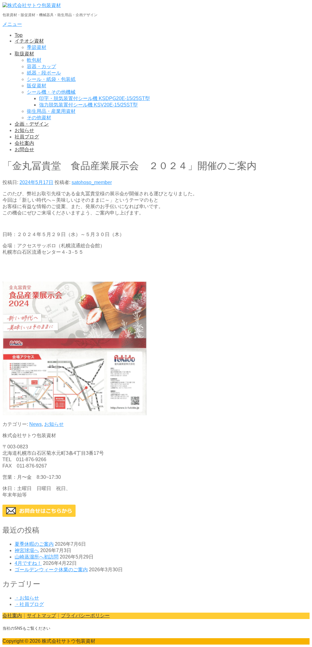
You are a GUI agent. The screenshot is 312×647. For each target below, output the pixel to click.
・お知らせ (27, 597)
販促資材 (36, 85)
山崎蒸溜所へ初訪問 (36, 556)
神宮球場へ (27, 550)
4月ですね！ (28, 563)
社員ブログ (27, 136)
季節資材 (36, 47)
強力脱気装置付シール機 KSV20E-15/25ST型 (88, 104)
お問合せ (24, 149)
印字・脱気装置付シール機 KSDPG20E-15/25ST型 (94, 98)
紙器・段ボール (44, 72)
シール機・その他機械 (51, 92)
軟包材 (34, 60)
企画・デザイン (32, 124)
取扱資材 (24, 53)
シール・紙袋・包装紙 (51, 79)
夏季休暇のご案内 (34, 544)
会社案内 (24, 143)
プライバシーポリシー (85, 615)
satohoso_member (92, 182)
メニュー (12, 24)
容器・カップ (41, 66)
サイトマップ (41, 615)
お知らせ (24, 130)
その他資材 (39, 117)
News (35, 424)
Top (19, 35)
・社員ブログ (29, 604)
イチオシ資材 (29, 40)
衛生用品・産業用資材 (51, 111)
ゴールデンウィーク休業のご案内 (51, 569)
